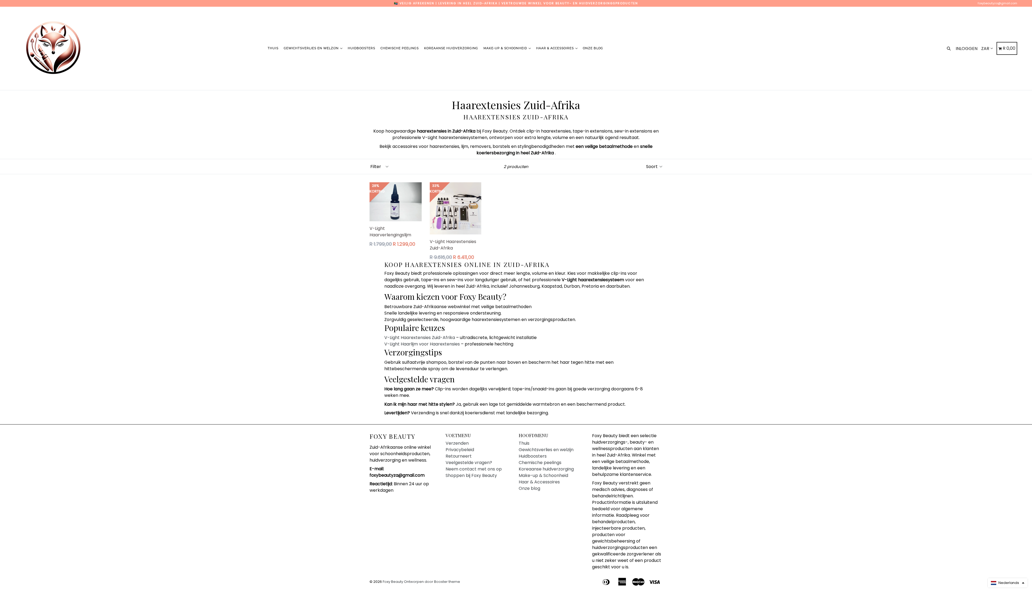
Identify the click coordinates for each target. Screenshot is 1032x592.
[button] (1008, 583)
